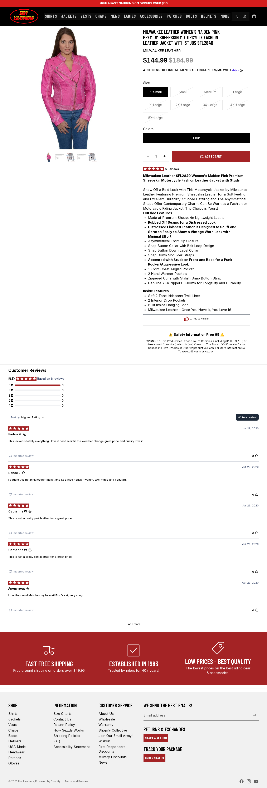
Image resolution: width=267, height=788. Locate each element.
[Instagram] (248, 781)
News (102, 762)
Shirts (13, 714)
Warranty (105, 725)
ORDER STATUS (154, 758)
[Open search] (236, 16)
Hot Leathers (26, 781)
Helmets (14, 741)
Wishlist (104, 741)
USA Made (17, 747)
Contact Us (62, 719)
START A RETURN (156, 738)
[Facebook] (241, 781)
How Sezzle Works (68, 730)
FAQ (56, 741)
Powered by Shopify (47, 781)
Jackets (14, 719)
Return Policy (64, 725)
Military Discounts (112, 757)
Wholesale (106, 719)
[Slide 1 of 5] (48, 157)
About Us (106, 714)
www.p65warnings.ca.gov (198, 351)
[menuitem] (225, 16)
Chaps (13, 730)
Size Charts (62, 714)
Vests (12, 725)
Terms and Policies (76, 781)
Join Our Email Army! (115, 736)
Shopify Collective (112, 730)
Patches (14, 758)
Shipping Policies (66, 736)
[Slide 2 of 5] (59, 157)
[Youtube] (256, 781)
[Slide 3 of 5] (70, 157)
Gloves (13, 763)
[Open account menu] (244, 16)
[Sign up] (255, 715)
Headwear (16, 752)
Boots (13, 736)
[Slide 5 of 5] (92, 157)
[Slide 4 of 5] (81, 157)
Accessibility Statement (71, 747)
